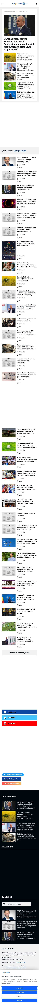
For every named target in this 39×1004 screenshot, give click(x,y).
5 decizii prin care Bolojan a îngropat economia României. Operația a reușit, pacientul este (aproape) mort (26, 642)
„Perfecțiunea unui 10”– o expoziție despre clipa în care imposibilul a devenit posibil (27, 584)
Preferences (19, 996)
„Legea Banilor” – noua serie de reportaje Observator (26, 361)
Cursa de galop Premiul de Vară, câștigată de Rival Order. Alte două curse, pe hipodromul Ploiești (26, 433)
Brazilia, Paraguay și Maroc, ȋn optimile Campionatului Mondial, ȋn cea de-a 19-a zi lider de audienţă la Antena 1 (27, 627)
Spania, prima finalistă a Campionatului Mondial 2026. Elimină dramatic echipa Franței (26, 474)
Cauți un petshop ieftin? (11, 783)
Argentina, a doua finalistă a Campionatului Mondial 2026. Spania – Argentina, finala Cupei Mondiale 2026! (27, 461)
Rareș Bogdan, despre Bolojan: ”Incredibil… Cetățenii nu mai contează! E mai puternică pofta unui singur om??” (19, 44)
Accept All (19, 988)
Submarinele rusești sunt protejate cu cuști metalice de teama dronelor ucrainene (26, 230)
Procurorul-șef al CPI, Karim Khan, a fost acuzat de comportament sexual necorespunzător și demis (26, 335)
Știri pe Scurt (20, 150)
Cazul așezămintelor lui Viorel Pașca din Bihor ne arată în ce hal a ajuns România (27, 556)
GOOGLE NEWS (20, 962)
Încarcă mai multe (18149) (19, 653)
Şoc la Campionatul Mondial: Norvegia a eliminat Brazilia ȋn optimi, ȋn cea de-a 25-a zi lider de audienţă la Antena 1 (27, 572)
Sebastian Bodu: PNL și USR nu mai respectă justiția (26, 611)
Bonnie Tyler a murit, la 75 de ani (26, 514)
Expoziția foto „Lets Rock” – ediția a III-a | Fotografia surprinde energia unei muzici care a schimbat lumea (26, 503)
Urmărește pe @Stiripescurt (14, 774)
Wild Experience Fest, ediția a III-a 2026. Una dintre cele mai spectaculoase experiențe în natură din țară (27, 245)
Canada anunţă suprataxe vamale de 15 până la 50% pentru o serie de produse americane (27, 174)
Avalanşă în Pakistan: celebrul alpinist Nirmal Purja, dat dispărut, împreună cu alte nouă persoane (26, 295)
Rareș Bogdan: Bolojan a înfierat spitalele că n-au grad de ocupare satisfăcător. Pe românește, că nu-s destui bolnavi (27, 378)
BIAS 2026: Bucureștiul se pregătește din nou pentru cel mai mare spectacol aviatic (27, 542)
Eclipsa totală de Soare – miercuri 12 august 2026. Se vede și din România (26, 201)
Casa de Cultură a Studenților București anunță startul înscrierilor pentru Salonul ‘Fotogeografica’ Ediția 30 (25, 60)
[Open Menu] (3, 3)
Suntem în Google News (11, 779)
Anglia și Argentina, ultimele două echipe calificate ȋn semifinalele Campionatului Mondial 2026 (26, 489)
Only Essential (20, 992)
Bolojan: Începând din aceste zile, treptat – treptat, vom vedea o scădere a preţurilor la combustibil (25, 96)
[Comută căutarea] (36, 4)
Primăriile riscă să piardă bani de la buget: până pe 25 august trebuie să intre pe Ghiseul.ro (27, 216)
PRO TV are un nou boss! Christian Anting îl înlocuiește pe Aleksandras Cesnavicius (27, 160)
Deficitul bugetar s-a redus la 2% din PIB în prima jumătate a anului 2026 (25, 76)
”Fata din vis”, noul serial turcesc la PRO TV (26, 320)
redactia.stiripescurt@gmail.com (16, 968)
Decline (19, 1000)
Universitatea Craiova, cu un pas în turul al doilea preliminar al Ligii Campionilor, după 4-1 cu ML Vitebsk (27, 529)
